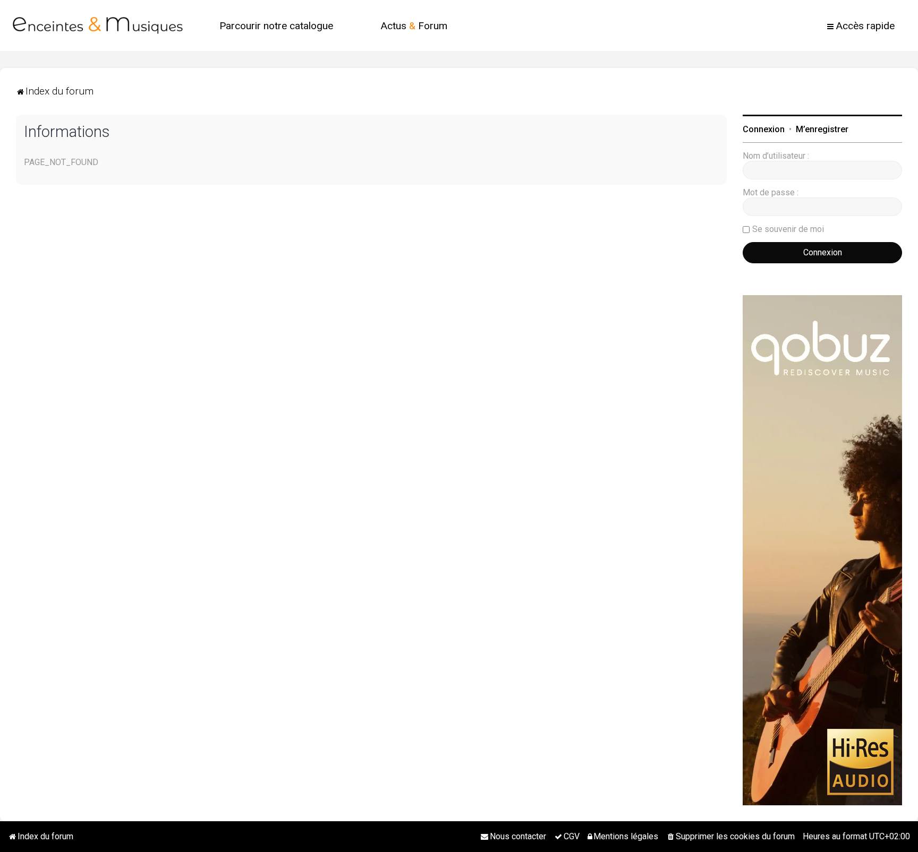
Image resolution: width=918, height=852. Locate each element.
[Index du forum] (98, 25)
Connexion (764, 129)
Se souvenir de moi (788, 229)
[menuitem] (276, 26)
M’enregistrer (822, 129)
